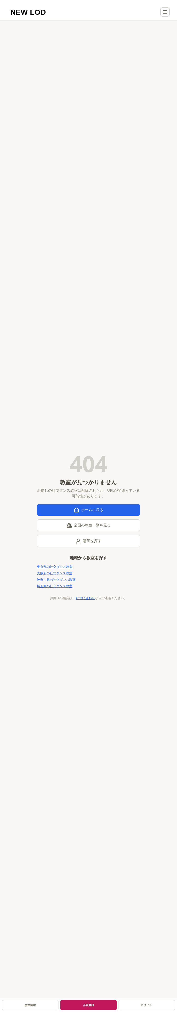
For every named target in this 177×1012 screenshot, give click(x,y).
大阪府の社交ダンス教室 (54, 573)
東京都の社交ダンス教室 (54, 566)
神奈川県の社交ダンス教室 (56, 579)
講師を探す (92, 540)
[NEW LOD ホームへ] (28, 12)
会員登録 (88, 1005)
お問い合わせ (85, 598)
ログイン (146, 1005)
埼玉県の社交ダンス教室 (54, 586)
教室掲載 (30, 1005)
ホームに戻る (92, 509)
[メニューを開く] (165, 12)
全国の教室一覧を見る (92, 525)
